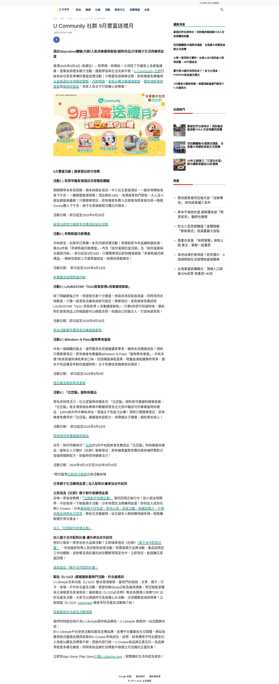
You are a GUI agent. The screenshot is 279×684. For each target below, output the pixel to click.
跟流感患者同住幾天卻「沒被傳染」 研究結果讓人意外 (200, 200)
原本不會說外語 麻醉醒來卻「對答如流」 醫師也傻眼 (201, 214)
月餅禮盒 (98, 81)
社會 (97, 9)
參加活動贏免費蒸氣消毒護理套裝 (77, 330)
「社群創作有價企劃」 (97, 498)
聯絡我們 (140, 676)
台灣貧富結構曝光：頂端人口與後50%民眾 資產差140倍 (200, 271)
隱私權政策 (154, 676)
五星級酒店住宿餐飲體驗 (71, 81)
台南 (147, 9)
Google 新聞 (125, 676)
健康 (88, 9)
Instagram (85, 603)
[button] (222, 10)
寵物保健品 (71, 86)
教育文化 (120, 9)
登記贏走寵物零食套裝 (69, 383)
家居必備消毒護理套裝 (124, 81)
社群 (89, 445)
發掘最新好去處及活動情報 (72, 612)
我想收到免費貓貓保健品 (71, 436)
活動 (107, 9)
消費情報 (134, 9)
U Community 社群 (147, 71)
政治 (78, 9)
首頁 (55, 18)
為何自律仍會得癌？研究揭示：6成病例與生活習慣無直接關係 (201, 257)
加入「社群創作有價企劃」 (72, 528)
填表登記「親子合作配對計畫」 (75, 567)
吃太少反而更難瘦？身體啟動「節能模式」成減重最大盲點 (199, 228)
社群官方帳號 (77, 474)
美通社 (70, 18)
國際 (62, 18)
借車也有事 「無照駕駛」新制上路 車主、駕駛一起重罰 (201, 242)
